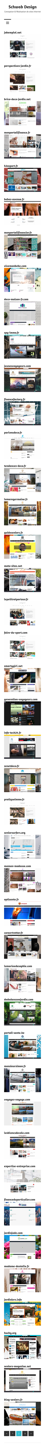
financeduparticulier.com (19, 1199)
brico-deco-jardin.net (17, 99)
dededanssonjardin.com (18, 999)
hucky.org (10, 1333)
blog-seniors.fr (13, 1399)
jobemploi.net (12, 32)
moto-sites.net (13, 566)
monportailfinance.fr (17, 132)
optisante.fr (11, 899)
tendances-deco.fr (15, 466)
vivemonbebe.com (15, 266)
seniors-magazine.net (17, 1366)
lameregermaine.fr (16, 499)
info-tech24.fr (12, 732)
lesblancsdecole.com (16, 1133)
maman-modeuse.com (17, 866)
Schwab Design (23, 6)
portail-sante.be (14, 1033)
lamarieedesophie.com (18, 966)
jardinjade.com (13, 1233)
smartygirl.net (13, 666)
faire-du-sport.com (15, 632)
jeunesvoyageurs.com (17, 366)
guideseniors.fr (13, 532)
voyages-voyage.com (17, 1099)
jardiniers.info (13, 1299)
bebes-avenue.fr (14, 199)
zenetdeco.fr (11, 766)
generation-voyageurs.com (20, 699)
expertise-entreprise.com (19, 1166)
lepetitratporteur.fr (16, 599)
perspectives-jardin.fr (17, 66)
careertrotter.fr (13, 932)
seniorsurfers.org (14, 832)
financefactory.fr (14, 399)
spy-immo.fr (11, 332)
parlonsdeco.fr (13, 432)
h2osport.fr (11, 166)
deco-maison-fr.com (16, 299)
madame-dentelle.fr (16, 1266)
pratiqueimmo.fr (14, 799)
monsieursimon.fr (15, 1066)
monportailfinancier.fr (18, 232)
